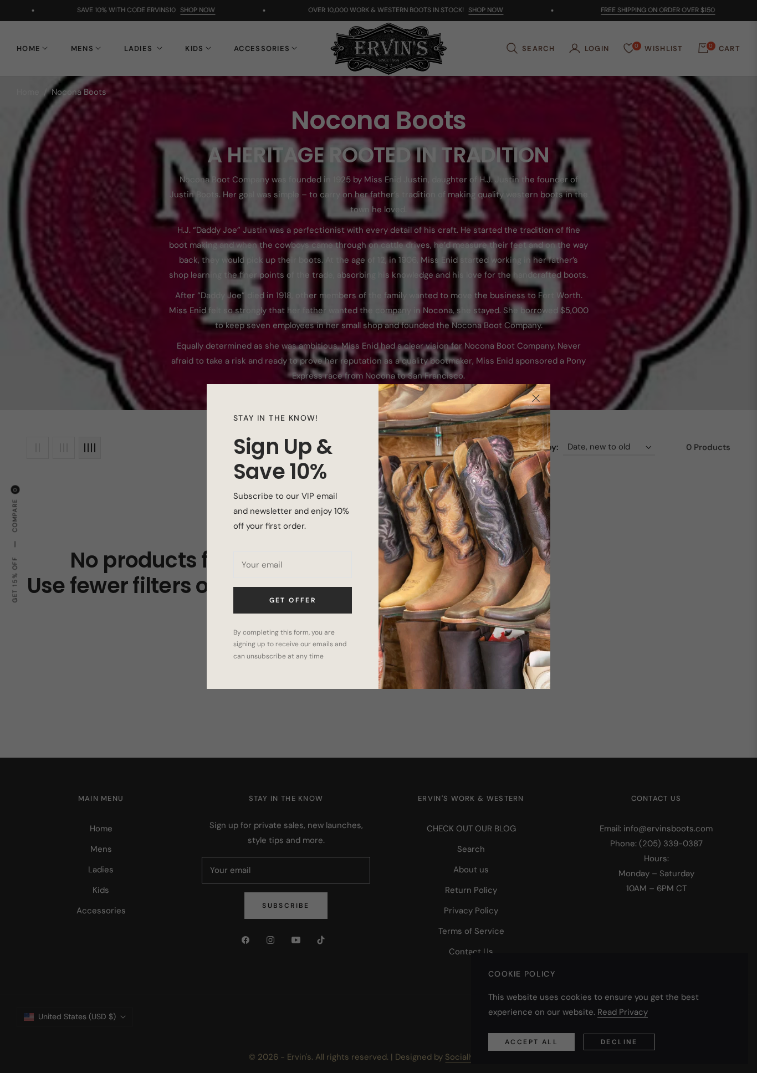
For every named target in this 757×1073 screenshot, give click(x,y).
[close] (536, 398)
